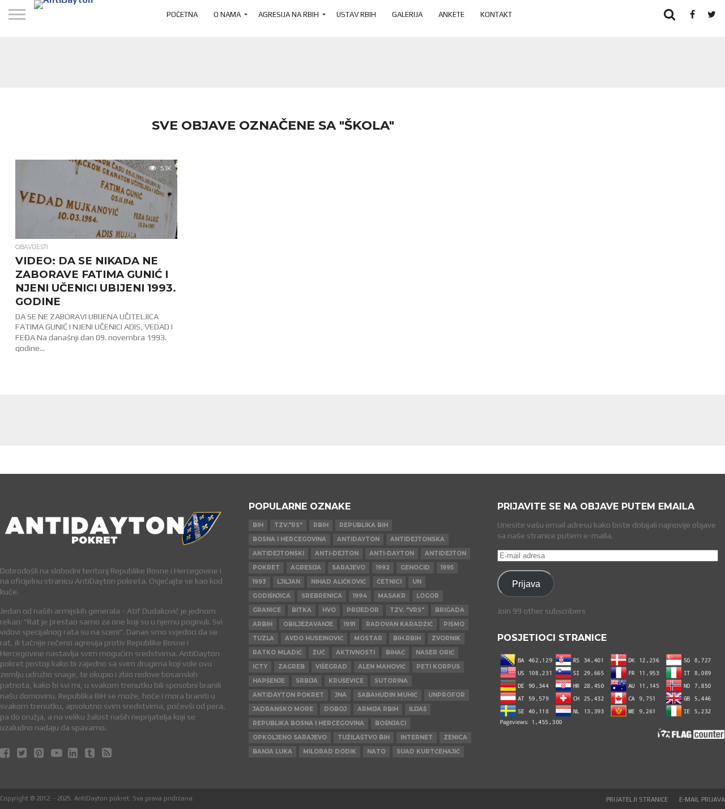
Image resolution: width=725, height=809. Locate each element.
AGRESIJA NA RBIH (288, 14)
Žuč (319, 652)
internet (416, 737)
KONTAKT (496, 14)
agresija (306, 567)
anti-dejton (337, 553)
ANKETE (451, 14)
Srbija (307, 680)
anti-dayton (391, 553)
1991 (349, 624)
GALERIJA (407, 14)
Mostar (368, 638)
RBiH (321, 525)
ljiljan (288, 581)
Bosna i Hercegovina (289, 539)
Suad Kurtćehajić (428, 751)
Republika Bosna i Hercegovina (308, 723)
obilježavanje (308, 624)
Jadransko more (283, 709)
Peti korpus (438, 666)
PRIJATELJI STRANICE (637, 799)
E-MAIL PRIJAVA (702, 799)
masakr (392, 596)
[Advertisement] (362, 62)
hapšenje (269, 680)
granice (267, 610)
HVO (329, 610)
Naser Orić (435, 652)
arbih (262, 624)
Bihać (395, 652)
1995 (447, 567)
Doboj (335, 709)
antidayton (358, 539)
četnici (389, 581)
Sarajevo (348, 567)
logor (427, 596)
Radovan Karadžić (399, 624)
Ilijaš (418, 709)
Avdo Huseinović (314, 638)
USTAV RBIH (356, 14)
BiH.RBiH (407, 638)
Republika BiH (363, 525)
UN (416, 581)
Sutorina (391, 680)
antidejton (445, 553)
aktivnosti (355, 652)
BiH (258, 525)
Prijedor (363, 610)
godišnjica (272, 596)
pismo (453, 624)
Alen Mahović (382, 666)
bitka (302, 610)
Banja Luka (272, 751)
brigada (449, 610)
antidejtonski (278, 553)
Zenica (455, 737)
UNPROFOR (446, 695)
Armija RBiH (377, 709)
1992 (383, 567)
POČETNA (182, 14)
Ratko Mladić (277, 652)
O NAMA (227, 14)
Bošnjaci (390, 723)
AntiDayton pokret (288, 695)
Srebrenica (321, 596)
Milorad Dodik (329, 751)
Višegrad (331, 666)
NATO (376, 751)
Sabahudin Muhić (387, 695)
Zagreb (291, 666)
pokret (266, 567)
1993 (259, 581)
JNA (341, 695)
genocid (415, 567)
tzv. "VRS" (407, 610)
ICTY (260, 666)
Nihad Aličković (338, 581)
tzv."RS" (288, 525)
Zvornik (446, 638)
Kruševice (346, 680)
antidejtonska (417, 539)
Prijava (526, 584)
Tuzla (263, 638)
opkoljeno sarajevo (290, 737)
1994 (360, 596)
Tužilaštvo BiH (364, 737)
